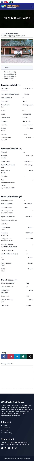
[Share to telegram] (17, 356)
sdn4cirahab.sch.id (9, 188)
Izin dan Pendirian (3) (10, 76)
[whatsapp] (10, 2)
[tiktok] (12, 2)
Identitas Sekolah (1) (10, 72)
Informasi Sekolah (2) (10, 74)
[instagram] (5, 2)
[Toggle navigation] (32, 6)
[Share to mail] (10, 356)
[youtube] (7, 2)
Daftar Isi (7, 67)
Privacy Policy (7, 433)
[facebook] (2, 2)
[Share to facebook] (4, 356)
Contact (5, 425)
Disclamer (6, 428)
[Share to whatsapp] (23, 356)
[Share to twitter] (30, 356)
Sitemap (5, 430)
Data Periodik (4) (9, 78)
